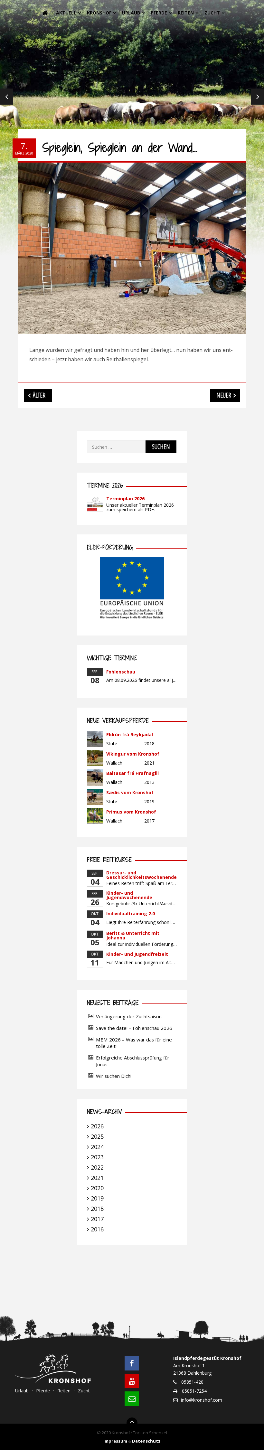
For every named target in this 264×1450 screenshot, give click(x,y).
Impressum (115, 1441)
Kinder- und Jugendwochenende (129, 895)
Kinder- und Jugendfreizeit (137, 954)
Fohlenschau (120, 672)
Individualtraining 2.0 (130, 913)
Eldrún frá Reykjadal (129, 734)
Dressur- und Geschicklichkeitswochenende (141, 875)
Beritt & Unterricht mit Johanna (132, 935)
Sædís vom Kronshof (130, 792)
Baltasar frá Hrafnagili (132, 773)
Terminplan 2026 (125, 498)
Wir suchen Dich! (113, 1076)
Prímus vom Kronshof (131, 812)
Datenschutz (146, 1441)
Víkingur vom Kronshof (132, 754)
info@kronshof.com (201, 1400)
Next (257, 97)
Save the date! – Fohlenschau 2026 (134, 1028)
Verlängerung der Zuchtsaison (129, 1016)
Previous (6, 97)
